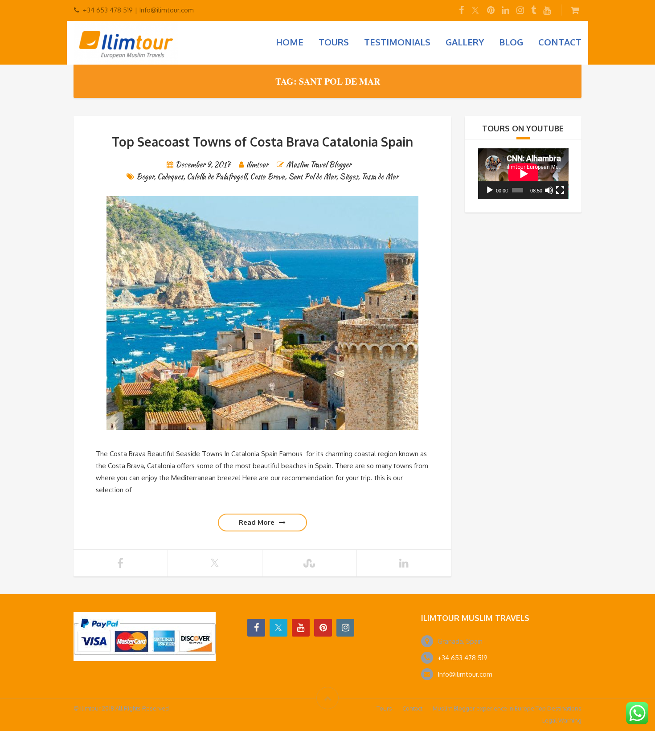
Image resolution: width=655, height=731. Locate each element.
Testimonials (397, 42)
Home (289, 42)
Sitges (349, 177)
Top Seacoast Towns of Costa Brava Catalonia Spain (262, 142)
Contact (559, 42)
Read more (256, 522)
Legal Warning (561, 720)
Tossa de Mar (379, 177)
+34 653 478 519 (462, 657)
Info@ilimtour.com (465, 674)
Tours (334, 42)
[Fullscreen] (560, 190)
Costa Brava (267, 177)
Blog (511, 42)
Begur (145, 177)
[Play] (489, 190)
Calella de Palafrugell (216, 177)
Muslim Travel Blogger (318, 164)
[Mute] (548, 190)
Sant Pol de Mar (312, 177)
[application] (523, 173)
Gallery (465, 42)
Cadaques (170, 177)
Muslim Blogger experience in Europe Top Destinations (507, 708)
